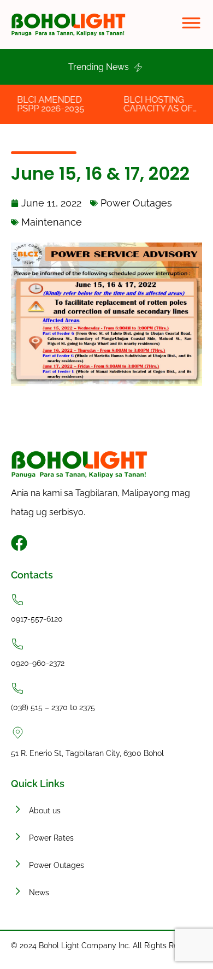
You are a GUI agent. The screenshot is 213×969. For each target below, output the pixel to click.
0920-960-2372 (37, 663)
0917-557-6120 (37, 619)
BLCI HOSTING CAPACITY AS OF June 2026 (151, 108)
